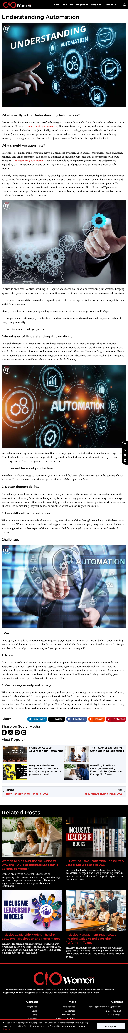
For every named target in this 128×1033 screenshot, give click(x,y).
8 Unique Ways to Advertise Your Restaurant (46, 749)
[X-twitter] (10, 732)
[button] (124, 4)
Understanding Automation (42, 126)
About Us (67, 4)
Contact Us (110, 4)
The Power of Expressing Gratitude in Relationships (107, 749)
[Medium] (23, 732)
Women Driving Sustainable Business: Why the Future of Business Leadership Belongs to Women (30, 864)
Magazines (82, 4)
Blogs (94, 4)
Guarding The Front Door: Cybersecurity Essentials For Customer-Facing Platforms (106, 770)
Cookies (7, 1029)
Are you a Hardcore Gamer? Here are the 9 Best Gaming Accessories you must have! (45, 770)
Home (55, 4)
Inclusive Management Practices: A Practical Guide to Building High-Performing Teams (91, 938)
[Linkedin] (4, 732)
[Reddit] (17, 732)
